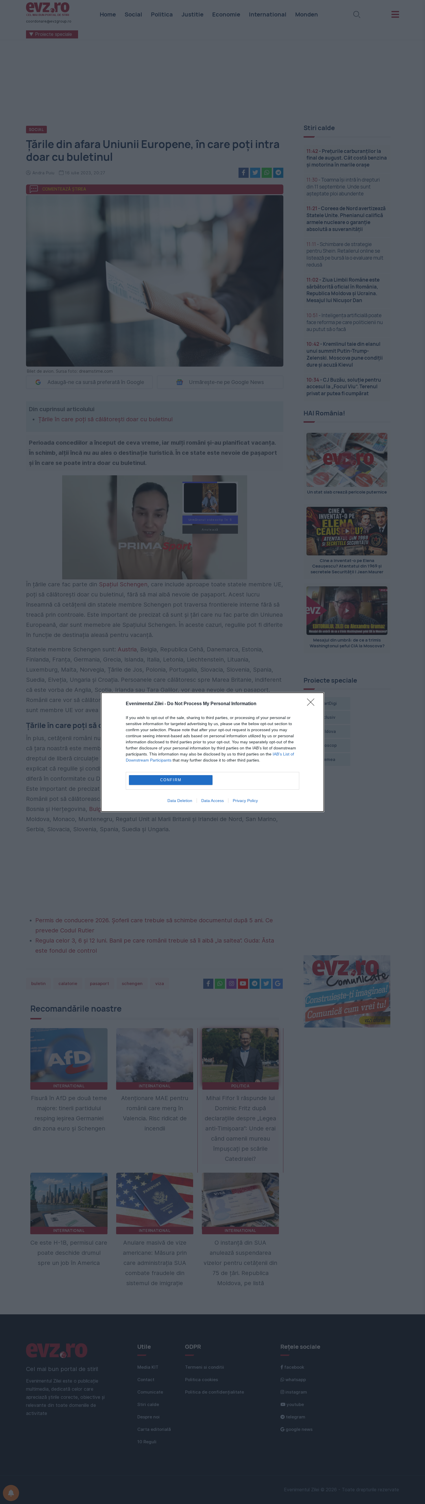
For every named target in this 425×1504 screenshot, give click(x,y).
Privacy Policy (245, 800)
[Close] (312, 704)
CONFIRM (171, 780)
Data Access (212, 800)
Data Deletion (179, 800)
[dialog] (212, 752)
